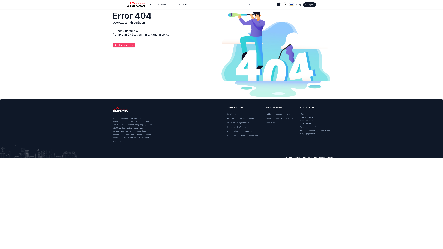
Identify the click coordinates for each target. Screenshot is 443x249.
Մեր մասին (231, 114)
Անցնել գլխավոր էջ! (123, 45)
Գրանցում (309, 5)
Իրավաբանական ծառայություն (279, 118)
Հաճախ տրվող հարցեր (237, 127)
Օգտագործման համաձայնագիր (241, 131)
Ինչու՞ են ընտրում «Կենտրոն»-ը (240, 118)
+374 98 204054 (306, 120)
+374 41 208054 (181, 5)
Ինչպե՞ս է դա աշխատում (238, 123)
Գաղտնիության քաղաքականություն (242, 135)
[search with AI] (278, 4)
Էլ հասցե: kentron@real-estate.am (313, 127)
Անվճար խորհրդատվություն (277, 114)
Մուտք (298, 5)
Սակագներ (270, 123)
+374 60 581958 (306, 124)
